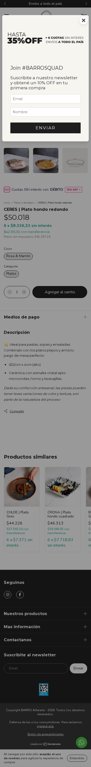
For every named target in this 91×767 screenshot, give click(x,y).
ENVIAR (45, 127)
